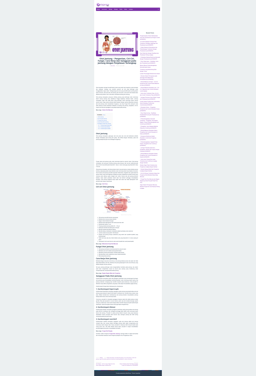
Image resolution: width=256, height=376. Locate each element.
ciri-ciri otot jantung (127, 357)
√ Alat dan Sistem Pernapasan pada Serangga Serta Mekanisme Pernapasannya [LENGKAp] (148, 77)
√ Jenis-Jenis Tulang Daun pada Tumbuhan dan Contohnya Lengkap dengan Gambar (148, 160)
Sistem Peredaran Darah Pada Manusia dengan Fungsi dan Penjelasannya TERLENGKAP (129, 364)
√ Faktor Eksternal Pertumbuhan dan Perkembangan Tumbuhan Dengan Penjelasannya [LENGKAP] (148, 49)
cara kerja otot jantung (119, 357)
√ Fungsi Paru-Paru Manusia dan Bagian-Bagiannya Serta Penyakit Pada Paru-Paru (150, 180)
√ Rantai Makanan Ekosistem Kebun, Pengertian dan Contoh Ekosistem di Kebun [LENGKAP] (149, 132)
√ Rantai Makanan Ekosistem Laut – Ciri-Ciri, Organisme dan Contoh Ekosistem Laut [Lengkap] (149, 89)
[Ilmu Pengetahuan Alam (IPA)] (102, 4)
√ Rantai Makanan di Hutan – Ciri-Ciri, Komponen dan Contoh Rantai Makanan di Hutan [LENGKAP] (149, 83)
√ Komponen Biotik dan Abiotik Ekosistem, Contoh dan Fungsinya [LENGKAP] (148, 137)
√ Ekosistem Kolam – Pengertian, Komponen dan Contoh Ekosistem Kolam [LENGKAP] (150, 108)
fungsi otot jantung (102, 359)
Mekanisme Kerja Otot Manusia (110, 244)
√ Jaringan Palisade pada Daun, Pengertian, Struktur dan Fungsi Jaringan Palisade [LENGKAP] (149, 149)
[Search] (158, 9)
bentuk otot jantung (110, 357)
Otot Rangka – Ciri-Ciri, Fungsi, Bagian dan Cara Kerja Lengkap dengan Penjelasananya (105, 364)
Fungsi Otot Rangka (107, 331)
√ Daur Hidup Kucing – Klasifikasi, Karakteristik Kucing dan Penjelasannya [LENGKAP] (149, 114)
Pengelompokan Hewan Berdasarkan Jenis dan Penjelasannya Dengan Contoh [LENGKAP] (150, 37)
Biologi (101, 357)
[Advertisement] (128, 21)
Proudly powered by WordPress (123, 373)
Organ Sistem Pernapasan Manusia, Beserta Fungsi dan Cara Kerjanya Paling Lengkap (150, 186)
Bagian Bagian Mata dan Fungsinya (111, 273)
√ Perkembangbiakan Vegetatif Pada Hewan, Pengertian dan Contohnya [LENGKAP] (148, 143)
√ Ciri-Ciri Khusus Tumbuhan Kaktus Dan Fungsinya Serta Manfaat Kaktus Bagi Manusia (150, 174)
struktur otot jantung (128, 359)
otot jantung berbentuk (119, 359)
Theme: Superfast (136, 373)
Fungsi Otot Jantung (114, 333)
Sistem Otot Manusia (107, 110)
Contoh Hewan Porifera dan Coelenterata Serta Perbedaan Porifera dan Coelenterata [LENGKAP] (150, 103)
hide (104, 114)
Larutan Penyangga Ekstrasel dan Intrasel (150, 73)
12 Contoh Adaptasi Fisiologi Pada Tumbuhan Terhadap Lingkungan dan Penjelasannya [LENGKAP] (149, 43)
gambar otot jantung (111, 359)
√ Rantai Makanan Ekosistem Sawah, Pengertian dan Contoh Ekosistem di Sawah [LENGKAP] (149, 155)
